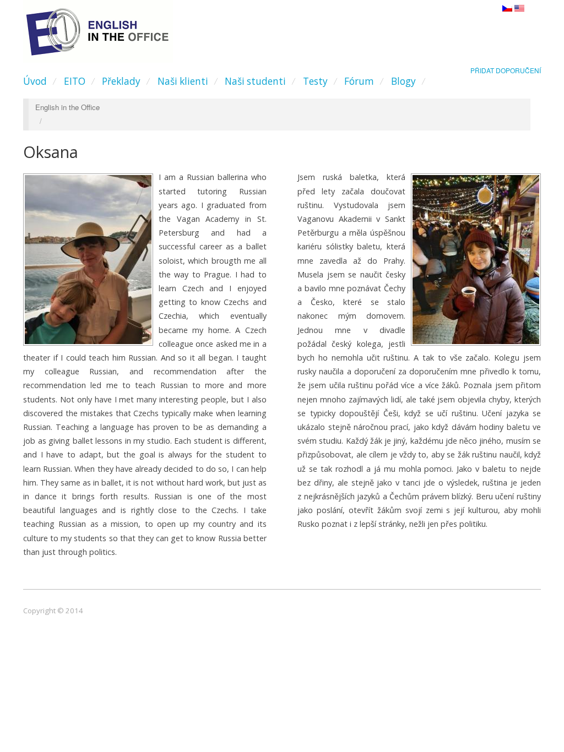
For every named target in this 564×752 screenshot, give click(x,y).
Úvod (35, 81)
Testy (315, 81)
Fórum (359, 81)
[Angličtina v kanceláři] (98, 29)
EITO (74, 81)
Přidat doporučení (505, 70)
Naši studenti (255, 81)
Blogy (403, 81)
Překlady (121, 81)
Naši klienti (183, 81)
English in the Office (67, 107)
